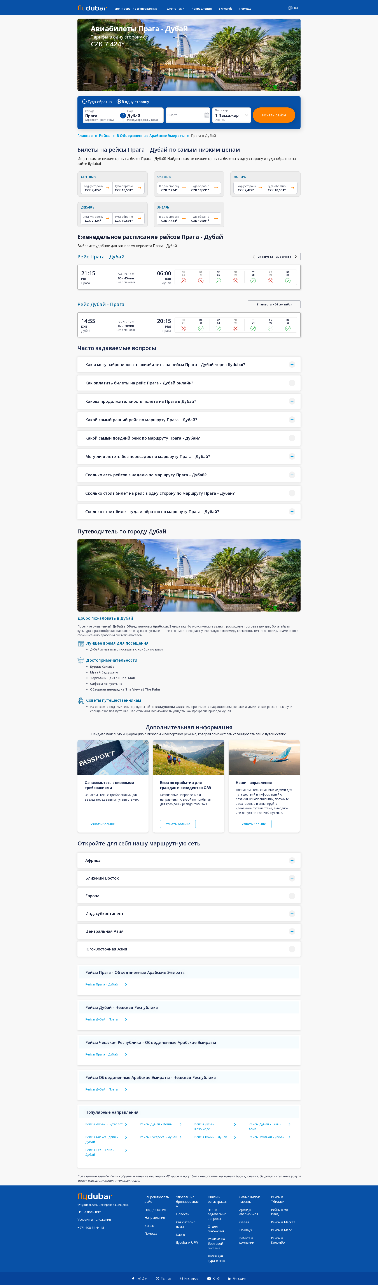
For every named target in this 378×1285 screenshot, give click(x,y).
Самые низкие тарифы (250, 1199)
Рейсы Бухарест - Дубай (158, 1137)
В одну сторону (135, 101)
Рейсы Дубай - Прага (101, 1019)
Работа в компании (246, 1240)
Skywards (225, 9)
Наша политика (89, 1212)
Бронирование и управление (136, 9)
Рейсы (104, 135)
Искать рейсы (274, 115)
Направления (201, 9)
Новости (182, 1214)
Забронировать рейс (157, 1199)
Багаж (149, 1226)
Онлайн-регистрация (218, 1199)
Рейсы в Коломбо (278, 1240)
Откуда (89, 111)
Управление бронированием (187, 1201)
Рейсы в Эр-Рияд (280, 1212)
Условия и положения (94, 1219)
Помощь (245, 9)
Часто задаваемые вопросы (217, 1214)
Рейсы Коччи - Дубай (210, 1137)
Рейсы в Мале (281, 1230)
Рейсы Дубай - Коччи (156, 1124)
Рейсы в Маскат (283, 1222)
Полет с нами (174, 9)
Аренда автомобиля (248, 1212)
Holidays (245, 1230)
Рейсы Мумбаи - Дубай (267, 1137)
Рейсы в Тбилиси (277, 1199)
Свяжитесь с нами (185, 1224)
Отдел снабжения (216, 1228)
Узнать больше (102, 824)
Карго (180, 1234)
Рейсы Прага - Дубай (101, 984)
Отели (244, 1222)
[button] (189, 364)
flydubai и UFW (187, 1242)
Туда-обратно (100, 101)
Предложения (155, 1210)
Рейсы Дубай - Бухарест (104, 1124)
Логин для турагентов (216, 1258)
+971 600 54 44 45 (90, 1227)
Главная (85, 135)
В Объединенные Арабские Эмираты (151, 135)
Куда (130, 111)
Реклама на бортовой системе (216, 1243)
